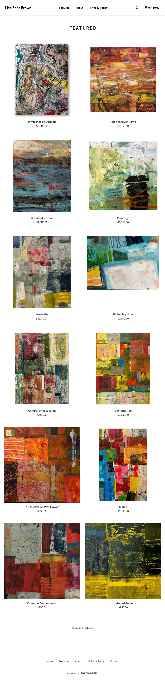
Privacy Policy (98, 8)
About (79, 8)
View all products (82, 627)
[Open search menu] (137, 7)
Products (63, 8)
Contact (115, 661)
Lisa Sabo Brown (18, 7)
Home (49, 661)
